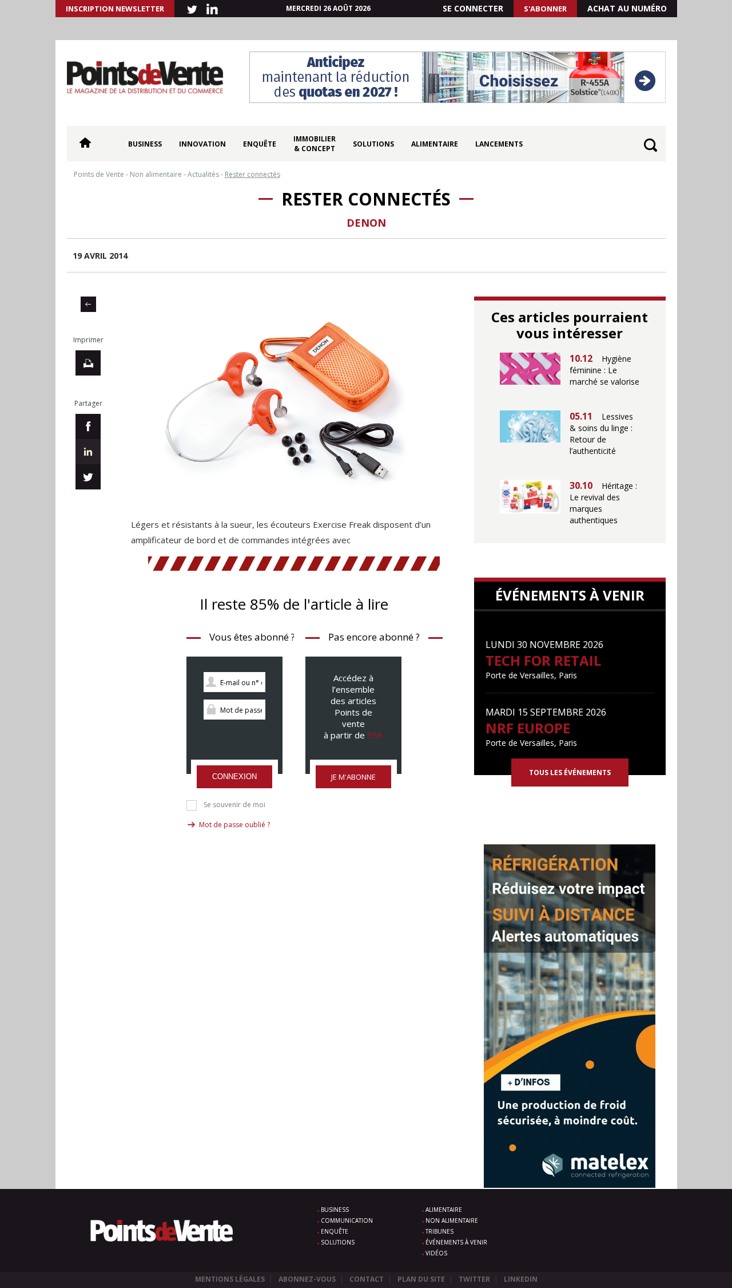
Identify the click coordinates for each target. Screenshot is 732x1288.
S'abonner (545, 8)
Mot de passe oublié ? (234, 824)
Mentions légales (230, 1279)
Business (145, 144)
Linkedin (521, 1279)
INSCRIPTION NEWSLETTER (115, 8)
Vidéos (436, 1253)
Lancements (499, 144)
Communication (347, 1220)
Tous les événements (570, 772)
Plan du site (421, 1279)
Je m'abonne (353, 777)
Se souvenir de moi (234, 804)
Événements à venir (456, 1242)
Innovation (202, 144)
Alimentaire (434, 144)
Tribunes (439, 1231)
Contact (366, 1279)
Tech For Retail (543, 660)
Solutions (373, 144)
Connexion (234, 776)
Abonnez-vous (307, 1279)
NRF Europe (528, 727)
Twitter (474, 1279)
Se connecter (473, 8)
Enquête (259, 144)
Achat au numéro (627, 8)
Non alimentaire (451, 1220)
